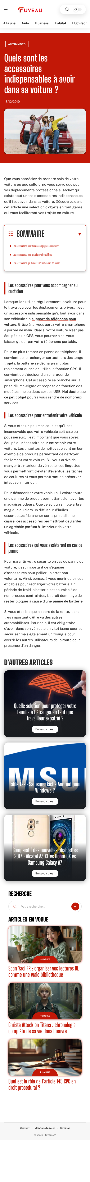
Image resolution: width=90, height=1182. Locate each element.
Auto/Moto (17, 44)
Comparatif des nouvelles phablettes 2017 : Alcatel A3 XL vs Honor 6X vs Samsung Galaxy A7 (45, 856)
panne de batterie (68, 601)
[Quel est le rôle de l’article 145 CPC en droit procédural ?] (45, 1057)
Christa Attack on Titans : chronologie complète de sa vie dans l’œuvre (42, 1027)
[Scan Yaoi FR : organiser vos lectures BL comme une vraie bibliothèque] (45, 944)
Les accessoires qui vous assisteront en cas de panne (36, 263)
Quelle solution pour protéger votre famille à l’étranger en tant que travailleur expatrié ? (45, 712)
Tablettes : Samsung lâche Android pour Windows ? (45, 787)
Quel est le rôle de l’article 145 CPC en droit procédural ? (42, 1084)
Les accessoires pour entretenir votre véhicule (32, 254)
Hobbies (45, 959)
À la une (45, 1072)
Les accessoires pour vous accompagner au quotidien (36, 246)
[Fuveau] (30, 9)
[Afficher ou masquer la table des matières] (63, 234)
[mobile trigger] (7, 9)
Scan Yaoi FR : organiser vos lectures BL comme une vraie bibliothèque (43, 971)
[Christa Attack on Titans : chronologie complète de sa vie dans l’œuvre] (45, 1001)
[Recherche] (67, 9)
